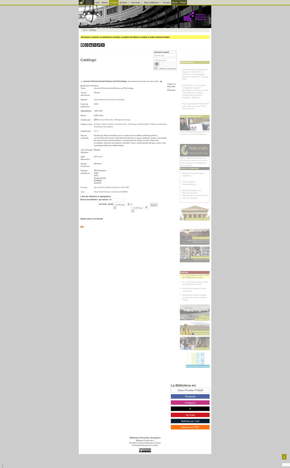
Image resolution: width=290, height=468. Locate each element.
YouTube (190, 415)
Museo (175, 2)
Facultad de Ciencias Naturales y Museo (201, 332)
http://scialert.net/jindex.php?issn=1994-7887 (111, 187)
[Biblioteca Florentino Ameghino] (86, 2)
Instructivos (135, 2)
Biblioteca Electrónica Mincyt (197, 366)
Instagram (190, 402)
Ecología (97, 124)
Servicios (123, 2)
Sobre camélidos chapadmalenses (189, 182)
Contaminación (121, 124)
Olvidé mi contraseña (167, 68)
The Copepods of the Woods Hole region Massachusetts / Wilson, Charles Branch (195, 106)
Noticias (105, 2)
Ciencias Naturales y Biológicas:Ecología (114, 119)
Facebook (190, 396)
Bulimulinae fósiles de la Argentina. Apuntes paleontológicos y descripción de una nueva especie (195, 194)
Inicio (97, 2)
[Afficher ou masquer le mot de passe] (156, 64)
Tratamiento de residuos (103, 126)
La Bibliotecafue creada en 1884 (202, 317)
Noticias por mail (190, 421)
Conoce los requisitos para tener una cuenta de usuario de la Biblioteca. (194, 132)
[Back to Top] (284, 457)
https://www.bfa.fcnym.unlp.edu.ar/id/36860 (111, 191)
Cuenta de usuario (161, 52)
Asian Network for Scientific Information (109, 99)
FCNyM (183, 2)
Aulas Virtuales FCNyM (190, 390)
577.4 (96, 131)
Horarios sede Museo (200, 238)
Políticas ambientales (158, 124)
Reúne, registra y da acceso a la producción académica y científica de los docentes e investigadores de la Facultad (194, 161)
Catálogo (113, 2)
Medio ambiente (108, 124)
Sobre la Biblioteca (151, 2)
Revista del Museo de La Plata (197, 219)
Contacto (166, 2)
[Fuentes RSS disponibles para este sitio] (128, 227)
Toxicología (132, 124)
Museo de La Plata (202, 348)
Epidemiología (143, 124)
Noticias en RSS (190, 427)
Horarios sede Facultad (200, 257)
